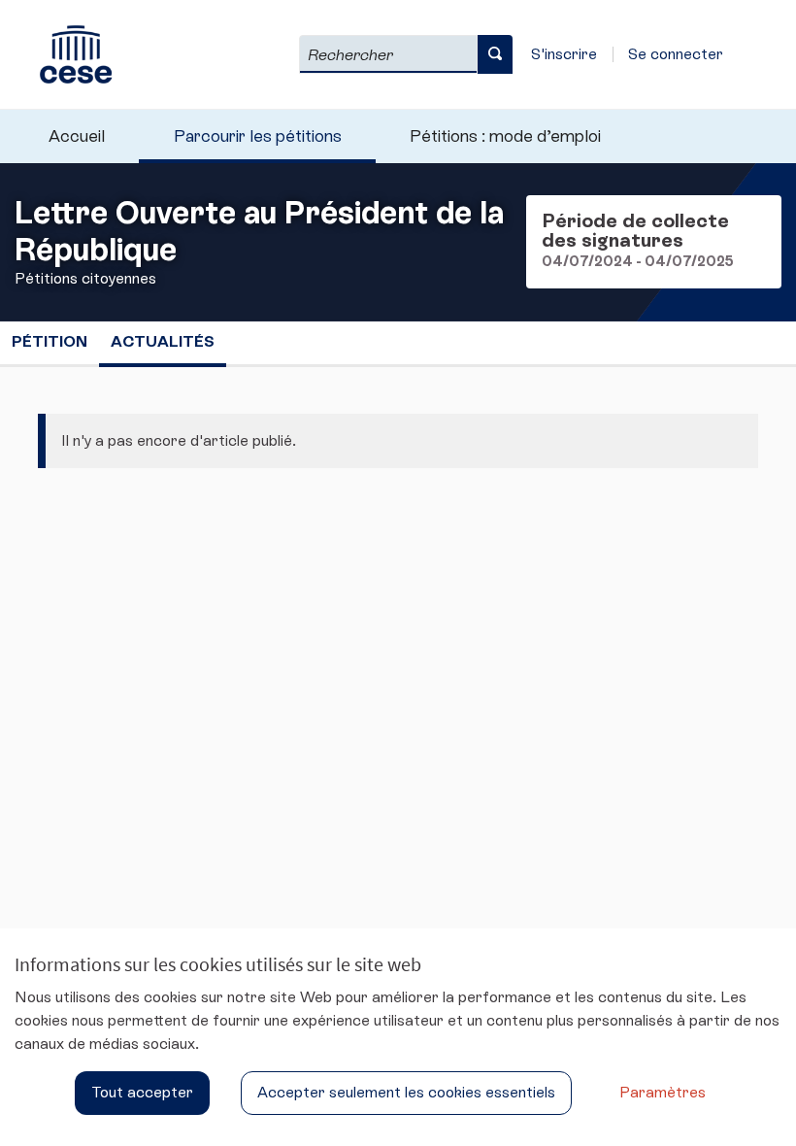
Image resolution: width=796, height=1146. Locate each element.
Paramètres (662, 1092)
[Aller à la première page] (67, 54)
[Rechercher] (495, 54)
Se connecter (675, 54)
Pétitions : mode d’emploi (505, 136)
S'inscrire (564, 54)
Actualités (163, 341)
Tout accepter (142, 1092)
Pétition (49, 341)
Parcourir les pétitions (258, 136)
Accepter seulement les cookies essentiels (406, 1092)
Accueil (77, 136)
